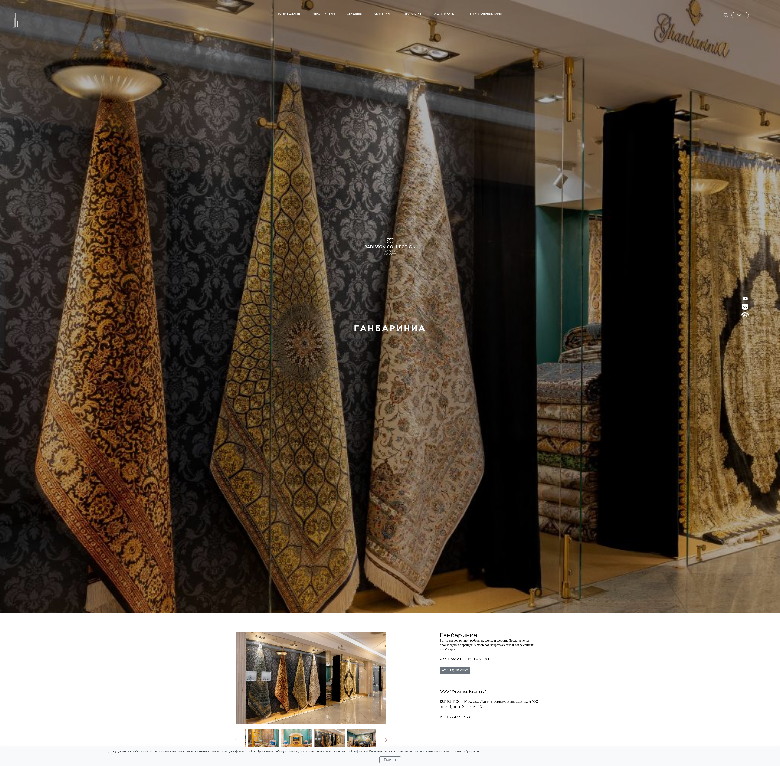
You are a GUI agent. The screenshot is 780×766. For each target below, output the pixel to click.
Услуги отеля (446, 14)
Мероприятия (323, 14)
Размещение (289, 14)
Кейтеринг (382, 14)
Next (381, 740)
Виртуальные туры (486, 14)
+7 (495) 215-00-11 (455, 670)
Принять (390, 759)
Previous (240, 740)
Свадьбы (354, 14)
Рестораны (412, 14)
